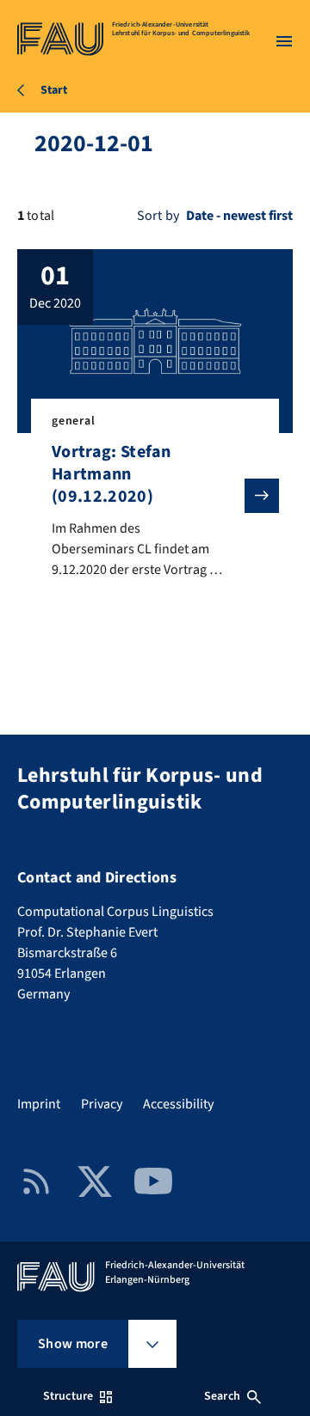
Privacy (101, 1104)
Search (222, 1396)
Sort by (158, 215)
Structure (68, 1396)
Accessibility (178, 1104)
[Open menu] (284, 41)
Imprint (38, 1104)
